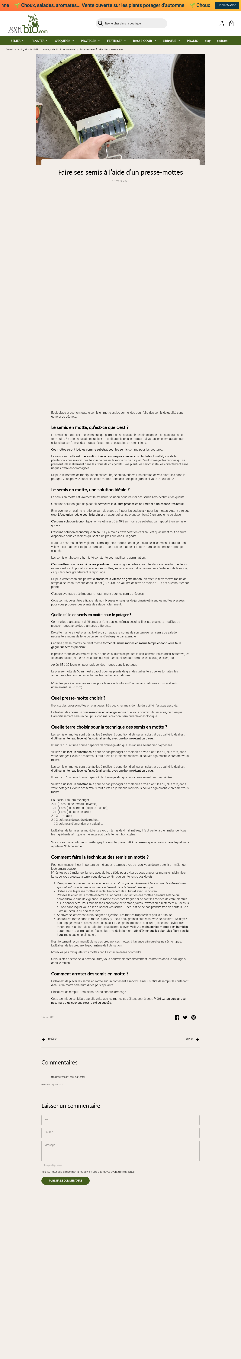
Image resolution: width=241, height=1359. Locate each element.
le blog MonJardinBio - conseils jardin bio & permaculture (46, 49)
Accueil (9, 49)
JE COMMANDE (227, 5)
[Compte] (222, 23)
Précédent (52, 1038)
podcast (222, 40)
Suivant (190, 1038)
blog (207, 40)
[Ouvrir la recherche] (100, 23)
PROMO (192, 40)
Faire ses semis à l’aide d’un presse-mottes (101, 49)
